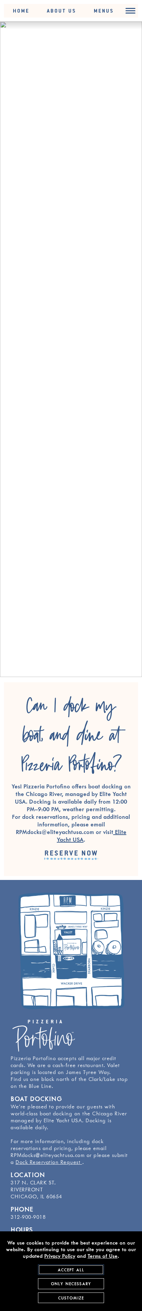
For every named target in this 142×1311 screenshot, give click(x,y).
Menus (104, 10)
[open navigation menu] (130, 11)
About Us (61, 10)
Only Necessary (71, 1283)
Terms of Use (103, 1255)
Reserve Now (71, 853)
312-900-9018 (28, 1216)
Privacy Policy (59, 1255)
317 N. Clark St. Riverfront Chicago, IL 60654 (36, 1189)
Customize (71, 1297)
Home (21, 10)
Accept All (71, 1269)
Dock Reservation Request (49, 1161)
